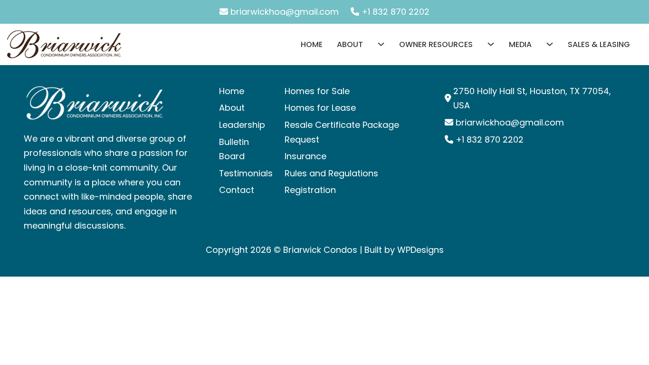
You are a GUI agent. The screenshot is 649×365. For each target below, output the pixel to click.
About (350, 44)
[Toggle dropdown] (374, 44)
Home (312, 44)
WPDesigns (420, 250)
